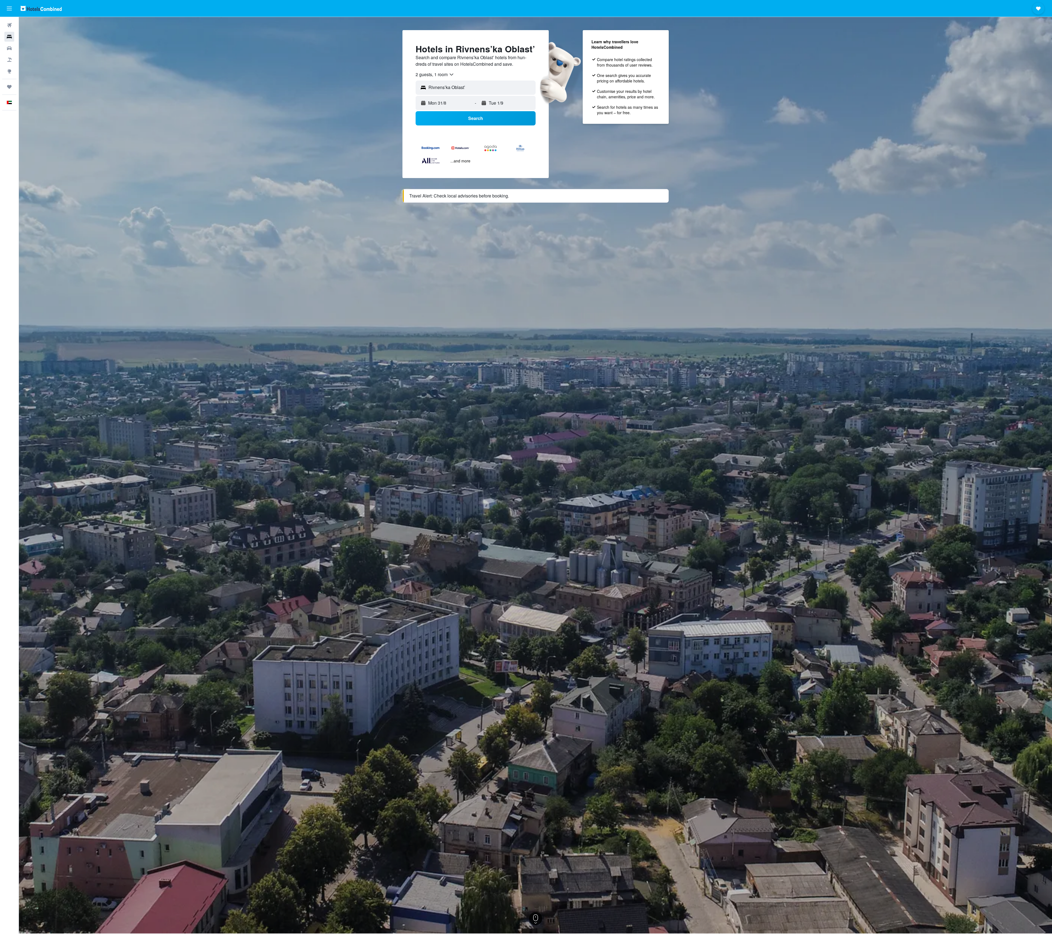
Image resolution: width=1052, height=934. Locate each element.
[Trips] (9, 86)
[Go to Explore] (9, 71)
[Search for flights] (9, 25)
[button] (9, 8)
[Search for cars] (9, 48)
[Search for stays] (9, 36)
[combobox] (435, 74)
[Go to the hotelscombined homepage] (41, 8)
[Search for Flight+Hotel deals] (9, 59)
